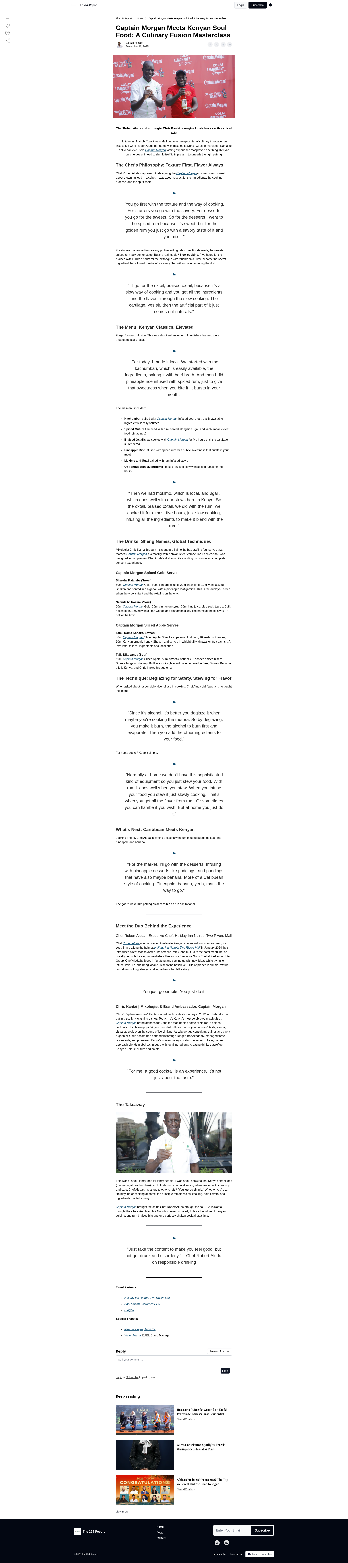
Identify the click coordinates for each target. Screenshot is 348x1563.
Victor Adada (132, 1335)
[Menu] (270, 4)
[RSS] (227, 1543)
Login (240, 5)
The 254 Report (124, 18)
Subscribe (258, 5)
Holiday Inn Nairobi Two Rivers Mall (177, 947)
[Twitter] (217, 1543)
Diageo (129, 1310)
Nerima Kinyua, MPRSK (140, 1329)
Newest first (217, 1351)
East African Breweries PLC (142, 1303)
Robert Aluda (131, 943)
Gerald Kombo (134, 42)
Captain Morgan (155, 150)
